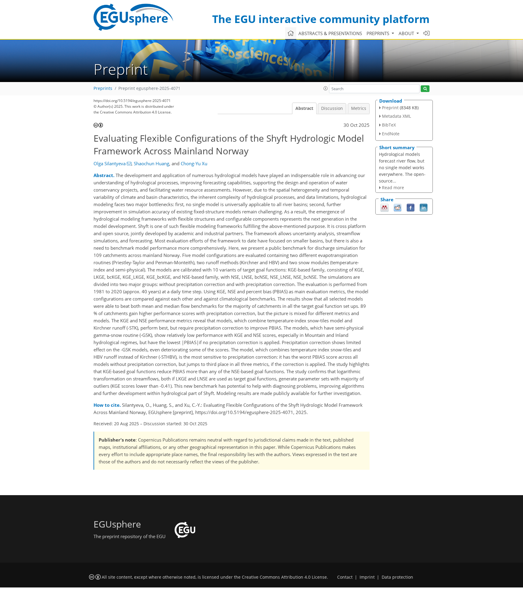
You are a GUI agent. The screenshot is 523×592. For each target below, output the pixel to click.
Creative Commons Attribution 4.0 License (284, 577)
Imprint (367, 577)
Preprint (390, 107)
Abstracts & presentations (330, 33)
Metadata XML (396, 116)
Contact (345, 577)
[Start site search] (425, 88)
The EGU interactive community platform (320, 19)
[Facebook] (410, 207)
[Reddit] (397, 207)
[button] (326, 88)
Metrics (358, 108)
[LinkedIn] (423, 207)
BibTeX (389, 125)
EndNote (391, 133)
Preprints (103, 88)
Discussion (332, 108)
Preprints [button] (378, 33)
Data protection (397, 577)
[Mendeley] (384, 207)
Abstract (304, 108)
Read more (393, 187)
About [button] (407, 33)
